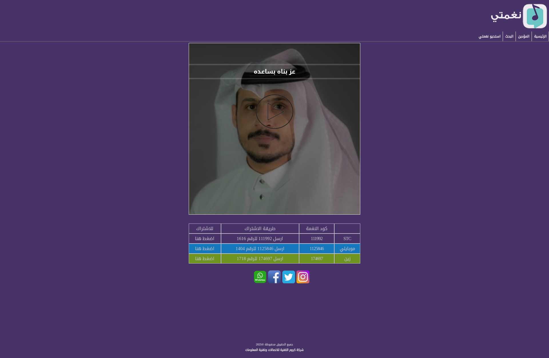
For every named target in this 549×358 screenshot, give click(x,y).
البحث (509, 36)
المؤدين (523, 36)
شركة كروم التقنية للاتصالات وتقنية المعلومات (274, 350)
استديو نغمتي (489, 36)
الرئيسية (540, 36)
